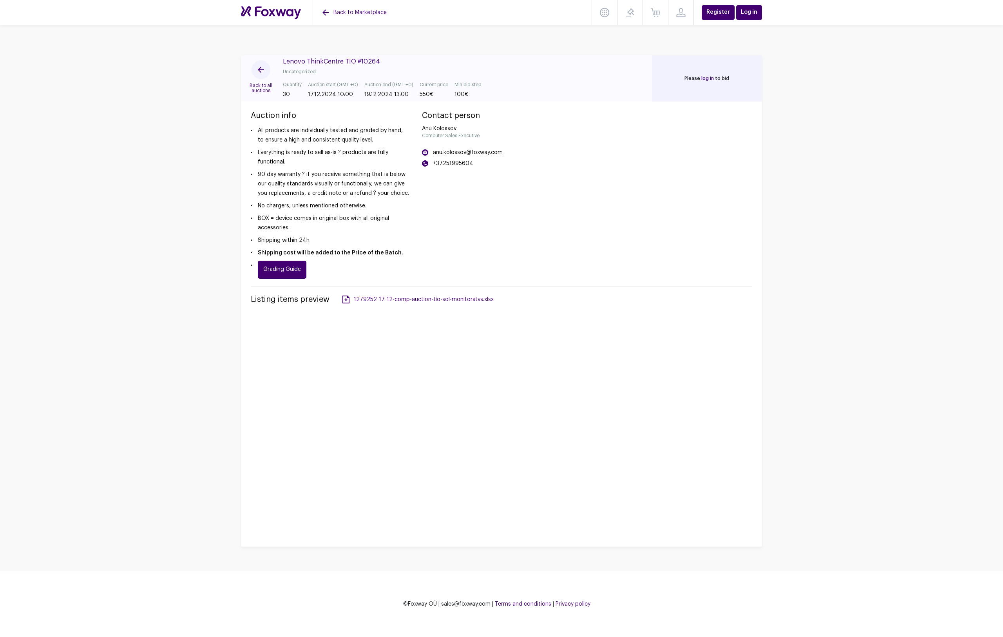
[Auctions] (271, 12)
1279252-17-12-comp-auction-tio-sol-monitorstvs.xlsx (424, 299)
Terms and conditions (523, 604)
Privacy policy (573, 604)
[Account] (680, 12)
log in (707, 78)
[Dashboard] (604, 12)
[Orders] (655, 12)
